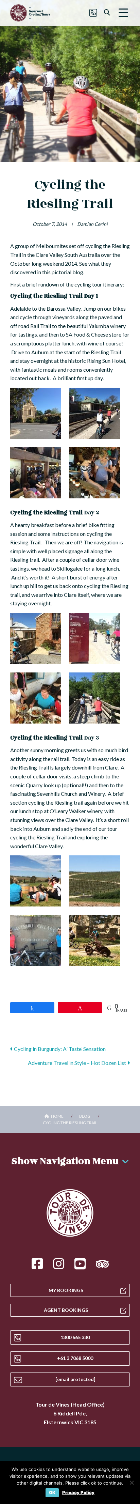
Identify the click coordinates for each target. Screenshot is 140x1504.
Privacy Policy (78, 1492)
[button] (123, 13)
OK (52, 1492)
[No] (131, 1482)
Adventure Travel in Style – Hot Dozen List (77, 1062)
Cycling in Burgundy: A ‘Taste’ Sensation (59, 1048)
